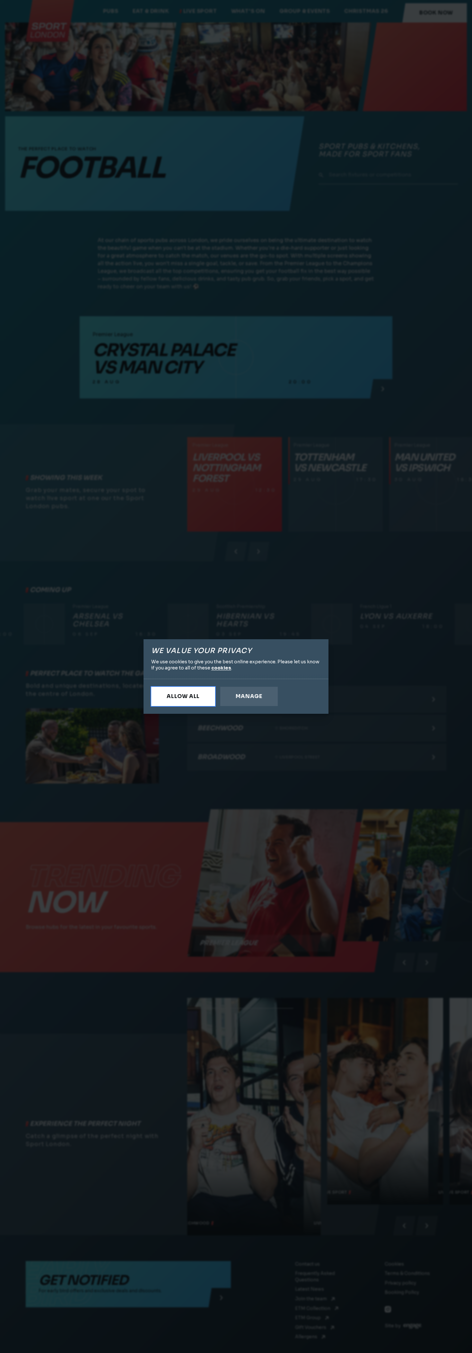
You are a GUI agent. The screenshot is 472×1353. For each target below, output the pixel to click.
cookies (221, 668)
